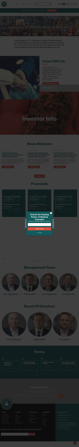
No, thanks (39, 232)
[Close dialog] (51, 213)
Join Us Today (39, 228)
